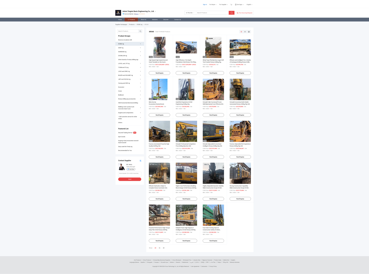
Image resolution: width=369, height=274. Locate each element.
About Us (143, 19)
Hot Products (137, 260)
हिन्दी (207, 262)
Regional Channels (207, 260)
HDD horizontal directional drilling (128, 103)
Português (149, 262)
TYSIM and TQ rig (123, 67)
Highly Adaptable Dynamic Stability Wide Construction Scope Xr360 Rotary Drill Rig (213, 188)
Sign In (205, 4)
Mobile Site (226, 260)
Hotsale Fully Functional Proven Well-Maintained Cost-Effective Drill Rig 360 (213, 104)
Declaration (204, 266)
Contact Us (177, 19)
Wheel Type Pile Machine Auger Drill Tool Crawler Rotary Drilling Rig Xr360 (213, 62)
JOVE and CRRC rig (124, 71)
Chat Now (131, 169)
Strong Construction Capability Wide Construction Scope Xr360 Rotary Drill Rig (239, 188)
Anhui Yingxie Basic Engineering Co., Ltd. (138, 11)
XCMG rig (121, 44)
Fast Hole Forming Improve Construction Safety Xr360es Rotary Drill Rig (211, 230)
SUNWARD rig (122, 52)
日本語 (202, 262)
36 (159, 248)
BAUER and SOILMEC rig (125, 75)
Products (132, 19)
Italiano (172, 262)
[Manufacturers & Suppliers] (127, 4)
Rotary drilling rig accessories (127, 99)
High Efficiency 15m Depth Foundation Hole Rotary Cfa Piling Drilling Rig (186, 62)
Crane (120, 91)
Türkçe (219, 262)
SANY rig (120, 48)
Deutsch (178, 262)
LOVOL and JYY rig (124, 63)
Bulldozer (121, 95)
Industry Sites (196, 260)
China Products (147, 260)
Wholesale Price (187, 260)
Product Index (217, 260)
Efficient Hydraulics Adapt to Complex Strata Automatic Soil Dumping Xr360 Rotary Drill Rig (158, 188)
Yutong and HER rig (124, 83)
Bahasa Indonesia (234, 262)
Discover (165, 19)
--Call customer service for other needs (127, 117)
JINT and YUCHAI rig (124, 79)
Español (143, 262)
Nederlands (185, 262)
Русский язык (164, 262)
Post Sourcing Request (245, 13)
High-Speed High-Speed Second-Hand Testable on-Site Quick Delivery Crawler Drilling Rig (158, 62)
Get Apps (239, 4)
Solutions (155, 19)
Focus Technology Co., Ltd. (172, 266)
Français (156, 262)
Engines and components (125, 113)
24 (155, 248)
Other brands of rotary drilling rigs (128, 59)
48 (163, 248)
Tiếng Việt (225, 262)
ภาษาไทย (212, 262)
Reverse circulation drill (125, 40)
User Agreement (195, 266)
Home (120, 19)
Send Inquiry (159, 73)
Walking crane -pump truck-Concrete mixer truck (126, 108)
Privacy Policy (213, 266)
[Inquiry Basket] (232, 4)
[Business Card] (140, 160)
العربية (191, 262)
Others (120, 122)
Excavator (121, 87)
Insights (233, 260)
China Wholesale (176, 260)
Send (129, 179)
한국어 (197, 262)
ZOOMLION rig (122, 55)
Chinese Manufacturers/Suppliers (161, 260)
